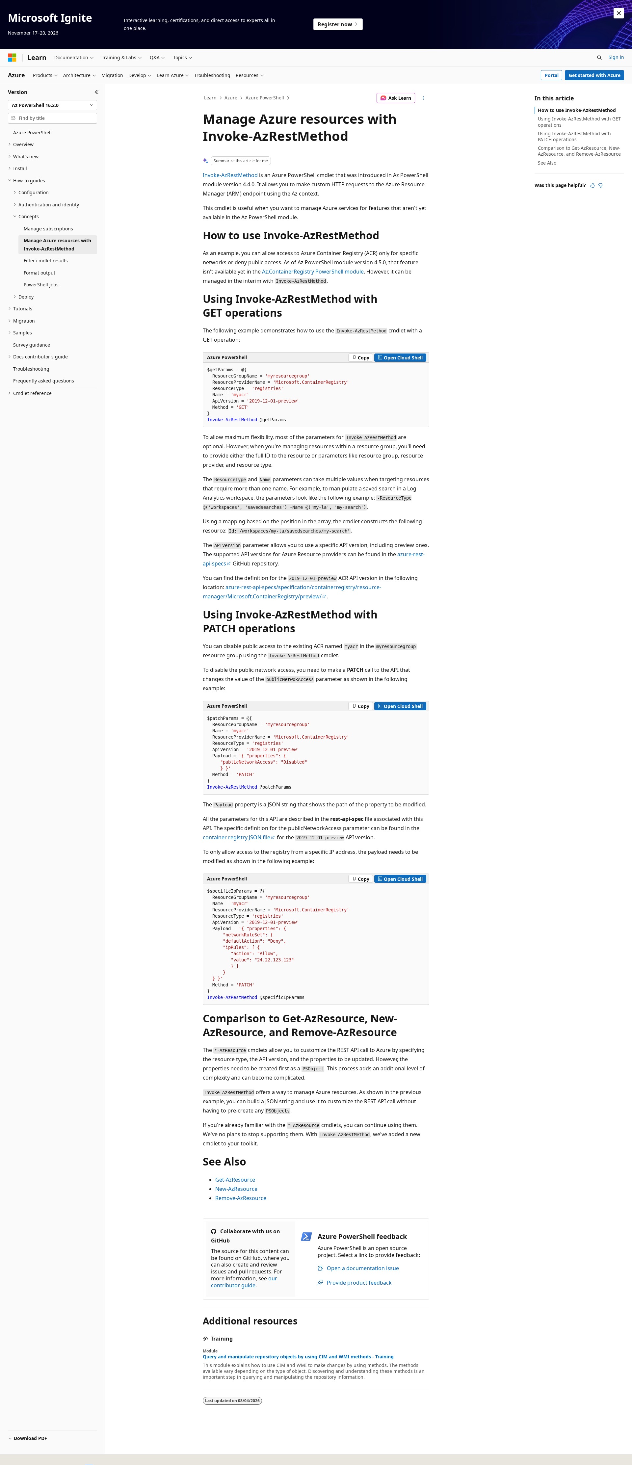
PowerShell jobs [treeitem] (41, 284)
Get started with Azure (594, 75)
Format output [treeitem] (39, 273)
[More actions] (423, 98)
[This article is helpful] (592, 185)
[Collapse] (96, 92)
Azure (230, 97)
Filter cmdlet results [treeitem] (46, 260)
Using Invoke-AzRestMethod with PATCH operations (574, 136)
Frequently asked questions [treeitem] (43, 381)
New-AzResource (236, 1188)
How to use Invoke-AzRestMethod (577, 110)
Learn (210, 97)
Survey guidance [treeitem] (31, 345)
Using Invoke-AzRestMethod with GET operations (579, 122)
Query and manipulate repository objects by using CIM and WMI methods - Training (298, 1357)
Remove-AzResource (240, 1198)
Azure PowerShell (265, 97)
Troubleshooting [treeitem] (31, 369)
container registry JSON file (236, 837)
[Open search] (599, 58)
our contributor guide (244, 1282)
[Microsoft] (12, 57)
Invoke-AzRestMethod (230, 175)
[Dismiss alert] (619, 13)
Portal (552, 75)
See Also (547, 163)
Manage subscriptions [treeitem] (48, 228)
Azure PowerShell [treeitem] (32, 132)
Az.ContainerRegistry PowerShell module (313, 271)
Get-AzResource (235, 1179)
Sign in (616, 57)
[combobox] (52, 105)
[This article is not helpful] (600, 185)
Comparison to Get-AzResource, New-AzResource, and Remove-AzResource (579, 151)
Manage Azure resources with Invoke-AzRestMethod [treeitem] (57, 244)
